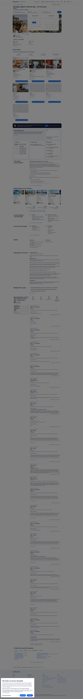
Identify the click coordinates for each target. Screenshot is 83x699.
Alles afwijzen (22, 695)
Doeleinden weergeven (6, 695)
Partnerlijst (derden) (5, 692)
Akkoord (29, 695)
